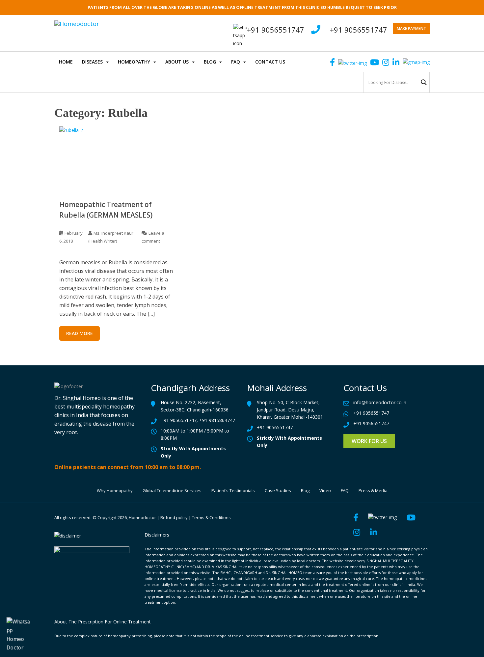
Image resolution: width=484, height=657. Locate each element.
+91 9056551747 (358, 30)
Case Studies (278, 490)
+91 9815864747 (217, 420)
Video (325, 490)
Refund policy (174, 517)
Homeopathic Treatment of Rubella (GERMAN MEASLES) (105, 210)
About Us (177, 62)
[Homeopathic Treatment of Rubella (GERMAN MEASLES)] (117, 157)
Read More (79, 333)
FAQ (235, 62)
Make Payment (411, 28)
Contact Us (270, 62)
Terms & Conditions (211, 517)
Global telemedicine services (172, 490)
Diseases (92, 62)
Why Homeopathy (115, 490)
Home (66, 62)
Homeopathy (134, 62)
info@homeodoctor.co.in (379, 402)
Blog (210, 62)
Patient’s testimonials (233, 490)
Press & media (373, 490)
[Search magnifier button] (423, 82)
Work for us (369, 441)
